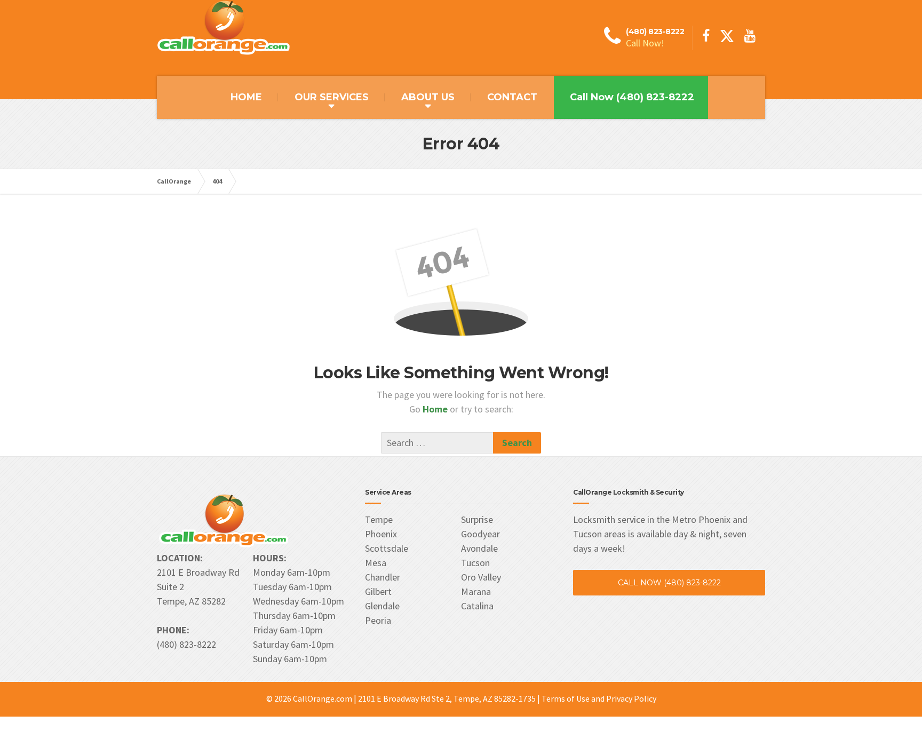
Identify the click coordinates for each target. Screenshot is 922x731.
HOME (246, 97)
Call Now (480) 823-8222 (632, 97)
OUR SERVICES (332, 97)
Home (436, 409)
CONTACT (512, 97)
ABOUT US (428, 97)
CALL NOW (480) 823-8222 (669, 582)
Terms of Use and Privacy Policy (599, 698)
